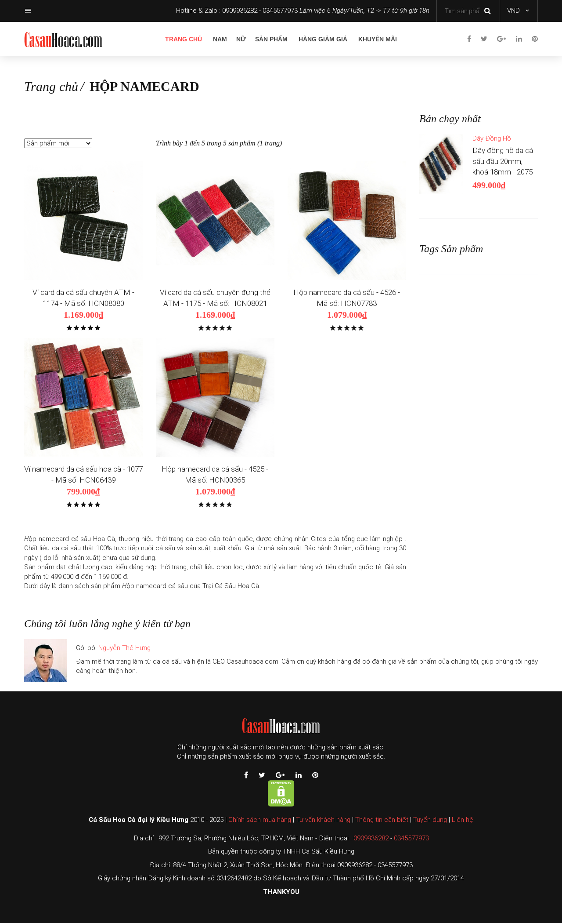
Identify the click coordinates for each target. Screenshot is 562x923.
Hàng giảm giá (323, 39)
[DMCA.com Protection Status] (281, 793)
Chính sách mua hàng (259, 820)
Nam (220, 39)
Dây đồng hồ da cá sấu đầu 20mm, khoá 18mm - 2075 (502, 161)
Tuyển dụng (430, 820)
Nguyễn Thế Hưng (124, 648)
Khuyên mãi (377, 39)
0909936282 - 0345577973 (260, 11)
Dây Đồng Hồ (491, 138)
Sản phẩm (271, 39)
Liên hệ (462, 820)
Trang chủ (183, 39)
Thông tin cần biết (381, 820)
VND (513, 11)
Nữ (241, 39)
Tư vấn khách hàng (323, 820)
